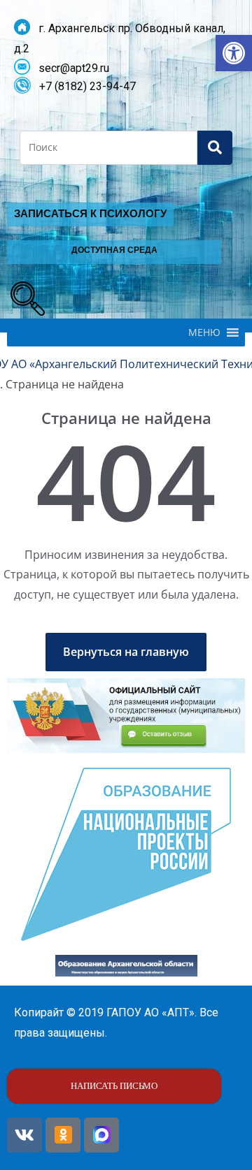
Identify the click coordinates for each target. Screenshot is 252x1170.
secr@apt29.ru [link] (69, 68)
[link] (234, 53)
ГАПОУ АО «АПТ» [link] (150, 1012)
